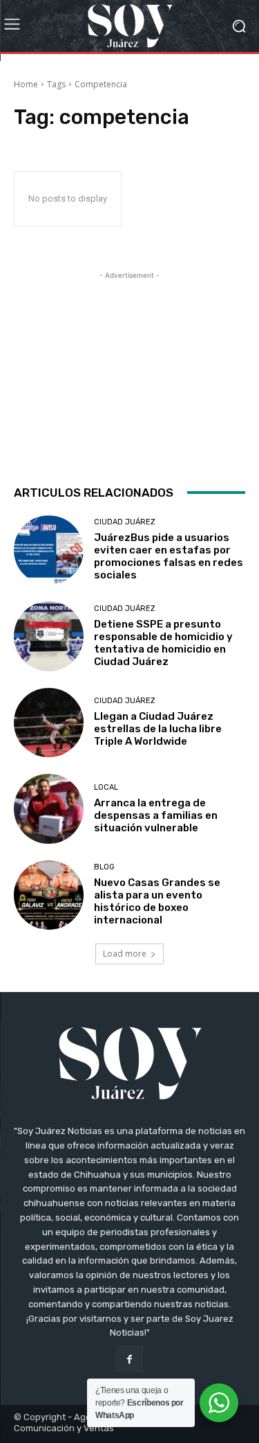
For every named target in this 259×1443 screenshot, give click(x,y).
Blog (104, 867)
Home (26, 84)
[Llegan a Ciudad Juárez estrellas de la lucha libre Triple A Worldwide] (49, 723)
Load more (124, 953)
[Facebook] (129, 1358)
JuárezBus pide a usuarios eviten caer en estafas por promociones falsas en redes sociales (168, 556)
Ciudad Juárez (124, 522)
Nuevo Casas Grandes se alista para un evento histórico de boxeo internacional (157, 901)
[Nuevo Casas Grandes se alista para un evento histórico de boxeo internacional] (49, 895)
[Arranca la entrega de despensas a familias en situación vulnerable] (49, 809)
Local (106, 787)
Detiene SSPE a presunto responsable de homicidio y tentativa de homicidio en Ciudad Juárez (163, 643)
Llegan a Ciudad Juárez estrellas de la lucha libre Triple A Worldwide (158, 728)
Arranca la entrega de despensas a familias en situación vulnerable (156, 815)
